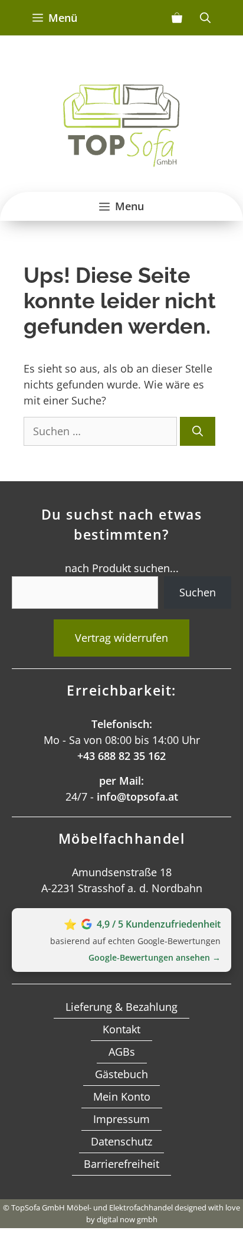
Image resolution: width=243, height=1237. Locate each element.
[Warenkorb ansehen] (177, 17)
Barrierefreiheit (121, 1164)
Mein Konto (121, 1096)
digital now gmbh (127, 1219)
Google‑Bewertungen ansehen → (154, 957)
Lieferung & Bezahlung (121, 1007)
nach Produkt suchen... (122, 568)
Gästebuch (121, 1074)
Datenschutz (121, 1141)
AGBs (122, 1052)
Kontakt (121, 1029)
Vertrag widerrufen (121, 638)
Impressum (121, 1119)
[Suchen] (197, 431)
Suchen (197, 592)
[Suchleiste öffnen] (205, 17)
